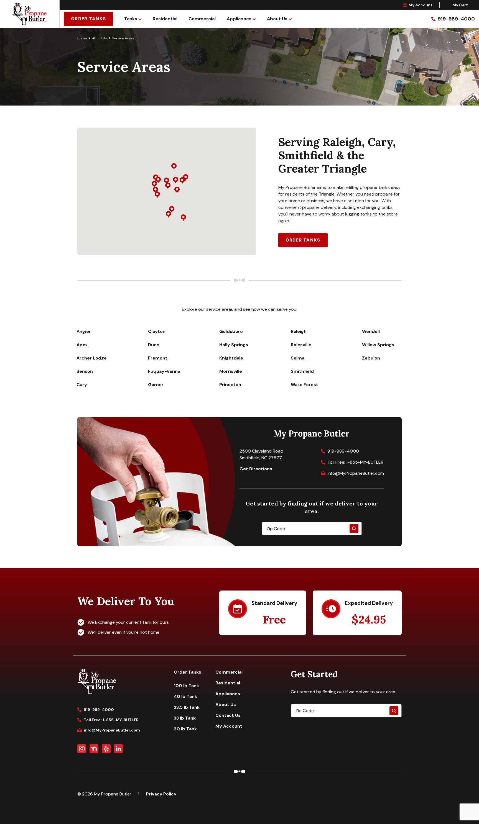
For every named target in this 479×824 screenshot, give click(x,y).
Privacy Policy (161, 794)
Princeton (230, 384)
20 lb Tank (185, 729)
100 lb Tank (186, 686)
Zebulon (371, 358)
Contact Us (228, 715)
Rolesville (301, 345)
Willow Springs (378, 345)
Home (82, 38)
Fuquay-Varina (164, 371)
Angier (84, 331)
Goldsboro (231, 331)
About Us (277, 19)
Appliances (239, 19)
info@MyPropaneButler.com (356, 473)
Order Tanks (88, 19)
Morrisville (230, 371)
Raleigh (299, 331)
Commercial (202, 19)
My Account (420, 4)
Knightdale (231, 358)
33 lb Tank (185, 718)
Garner (156, 384)
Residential (165, 19)
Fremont (157, 358)
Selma (297, 358)
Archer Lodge (92, 358)
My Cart (460, 4)
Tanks (130, 19)
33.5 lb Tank (187, 707)
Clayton (156, 331)
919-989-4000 (343, 451)
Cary (82, 384)
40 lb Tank (185, 696)
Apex (82, 345)
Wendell (371, 331)
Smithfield (302, 371)
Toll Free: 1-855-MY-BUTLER (355, 462)
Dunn (153, 345)
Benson (85, 371)
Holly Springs (233, 345)
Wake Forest (304, 384)
